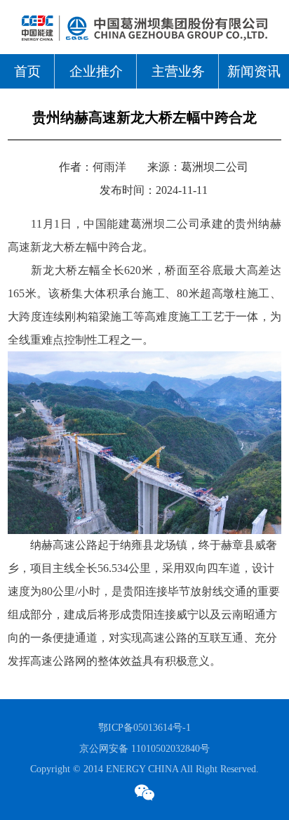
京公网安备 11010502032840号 (144, 748)
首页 (27, 71)
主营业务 (178, 71)
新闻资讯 (254, 71)
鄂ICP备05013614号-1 (144, 727)
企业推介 (96, 71)
